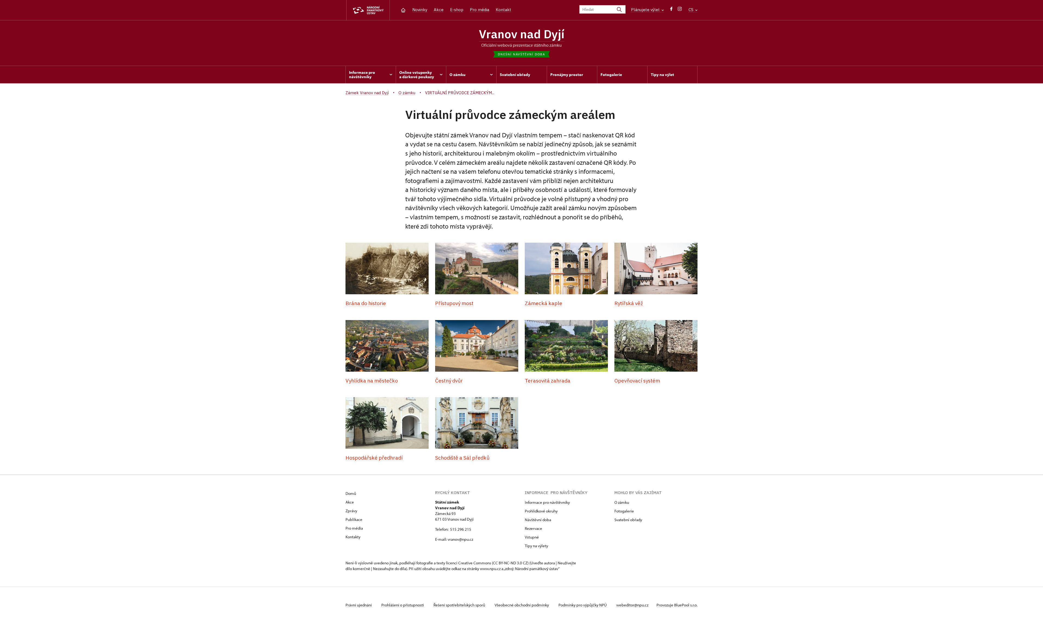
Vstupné (532, 537)
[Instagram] (680, 10)
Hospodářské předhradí (374, 457)
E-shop (456, 9)
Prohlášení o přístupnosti (403, 605)
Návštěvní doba (538, 519)
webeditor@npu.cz (632, 605)
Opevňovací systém (637, 380)
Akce (439, 9)
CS (692, 9)
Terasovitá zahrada (547, 380)
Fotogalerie (624, 511)
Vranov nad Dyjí (521, 34)
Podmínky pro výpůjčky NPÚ (583, 605)
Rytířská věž (629, 303)
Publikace (353, 519)
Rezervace (533, 528)
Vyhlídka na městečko (371, 380)
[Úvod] (403, 9)
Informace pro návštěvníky (547, 502)
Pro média (479, 9)
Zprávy (351, 510)
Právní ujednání (359, 605)
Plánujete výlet (646, 9)
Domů (350, 493)
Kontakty (352, 536)
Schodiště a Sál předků (462, 457)
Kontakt (503, 9)
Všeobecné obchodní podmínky (522, 605)
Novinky (419, 9)
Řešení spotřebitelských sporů (459, 605)
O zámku (621, 502)
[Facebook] (671, 10)
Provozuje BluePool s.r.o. (677, 605)
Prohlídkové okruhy (541, 511)
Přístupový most (454, 303)
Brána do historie (365, 303)
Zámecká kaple (543, 303)
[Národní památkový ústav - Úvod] (368, 10)
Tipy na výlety (536, 545)
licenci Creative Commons (468, 562)
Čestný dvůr (449, 380)
